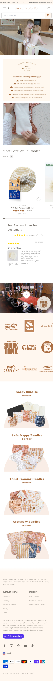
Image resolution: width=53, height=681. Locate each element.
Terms (5, 613)
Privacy (5, 609)
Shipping (6, 601)
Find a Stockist (34, 597)
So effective (14, 248)
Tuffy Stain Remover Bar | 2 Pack (22, 208)
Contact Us (6, 597)
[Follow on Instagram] (11, 646)
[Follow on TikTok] (32, 646)
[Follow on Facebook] (4, 646)
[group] (26, 37)
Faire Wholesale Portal (37, 605)
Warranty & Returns (9, 605)
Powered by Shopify (27, 673)
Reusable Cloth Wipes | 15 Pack (13, 264)
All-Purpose (22, 205)
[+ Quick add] (38, 198)
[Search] (48, 15)
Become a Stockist (35, 601)
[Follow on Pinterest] (18, 646)
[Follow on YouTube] (25, 646)
